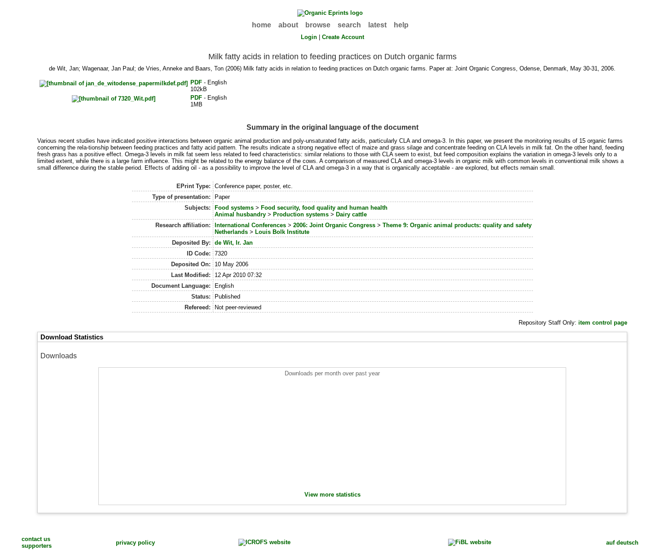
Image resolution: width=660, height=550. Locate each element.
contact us (36, 539)
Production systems (301, 214)
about (288, 25)
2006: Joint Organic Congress (334, 225)
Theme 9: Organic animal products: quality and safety (457, 225)
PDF (196, 82)
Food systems (234, 207)
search (349, 25)
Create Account (343, 37)
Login (309, 37)
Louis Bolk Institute (282, 232)
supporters (37, 545)
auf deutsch (622, 542)
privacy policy (135, 542)
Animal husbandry (240, 214)
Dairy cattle (351, 214)
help (401, 25)
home (261, 25)
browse (317, 25)
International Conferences (250, 225)
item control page (602, 322)
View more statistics (332, 494)
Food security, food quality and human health (324, 207)
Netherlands (231, 232)
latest (377, 25)
